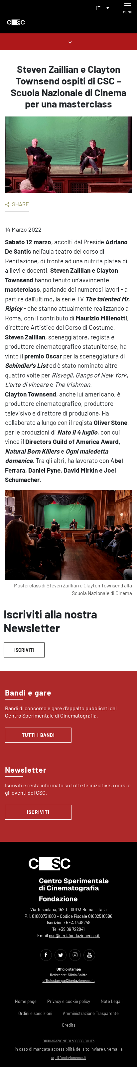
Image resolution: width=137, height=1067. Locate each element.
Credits (68, 1025)
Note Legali (111, 1001)
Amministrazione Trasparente (91, 1013)
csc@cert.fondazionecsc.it (74, 935)
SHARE (20, 204)
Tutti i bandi (38, 735)
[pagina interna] (68, 41)
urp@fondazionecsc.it (68, 1057)
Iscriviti (24, 650)
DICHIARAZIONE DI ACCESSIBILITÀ (68, 1041)
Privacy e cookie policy (68, 1001)
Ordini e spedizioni (35, 1013)
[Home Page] (16, 22)
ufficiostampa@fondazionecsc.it (69, 980)
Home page (26, 1001)
